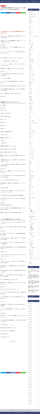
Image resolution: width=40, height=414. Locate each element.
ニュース (34, 235)
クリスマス (34, 251)
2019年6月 (33, 327)
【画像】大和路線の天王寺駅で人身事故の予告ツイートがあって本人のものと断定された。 (33, 291)
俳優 (34, 27)
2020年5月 (33, 315)
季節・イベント (34, 249)
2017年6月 (33, 370)
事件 (34, 234)
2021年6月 (33, 305)
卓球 (34, 230)
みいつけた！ (34, 143)
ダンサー (34, 88)
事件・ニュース (34, 232)
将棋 (34, 244)
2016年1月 (33, 404)
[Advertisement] (13, 22)
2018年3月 (33, 353)
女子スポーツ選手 (34, 14)
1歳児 (34, 126)
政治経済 (34, 21)
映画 (34, 118)
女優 (34, 23)
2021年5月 (33, 307)
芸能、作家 (34, 49)
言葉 (34, 195)
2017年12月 (33, 358)
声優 (34, 40)
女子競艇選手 (34, 60)
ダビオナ (34, 240)
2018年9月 (33, 343)
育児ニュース (34, 193)
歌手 (34, 38)
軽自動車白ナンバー (34, 247)
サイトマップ (21, 1)
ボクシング (34, 224)
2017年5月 (33, 372)
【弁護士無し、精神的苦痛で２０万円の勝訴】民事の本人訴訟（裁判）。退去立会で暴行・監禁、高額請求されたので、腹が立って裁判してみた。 (33, 276)
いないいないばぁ (34, 130)
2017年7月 (33, 368)
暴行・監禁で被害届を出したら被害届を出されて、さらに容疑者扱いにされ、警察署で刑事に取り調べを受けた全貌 (33, 282)
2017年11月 (33, 360)
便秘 (34, 160)
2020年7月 (33, 311)
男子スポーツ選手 (34, 16)
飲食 (34, 204)
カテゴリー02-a (34, 112)
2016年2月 (33, 402)
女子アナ (34, 34)
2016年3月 (33, 400)
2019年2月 (33, 333)
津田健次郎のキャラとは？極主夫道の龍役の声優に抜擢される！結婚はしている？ (33, 286)
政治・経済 (34, 81)
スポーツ (34, 221)
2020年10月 (33, 309)
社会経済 (34, 66)
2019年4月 (33, 331)
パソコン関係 (34, 120)
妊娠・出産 (34, 171)
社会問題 (34, 92)
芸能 (34, 208)
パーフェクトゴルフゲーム (34, 123)
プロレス (34, 90)
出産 (34, 165)
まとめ (34, 141)
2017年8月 (33, 366)
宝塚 (34, 77)
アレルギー (34, 147)
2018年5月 (33, 349)
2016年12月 (33, 382)
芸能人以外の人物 (34, 216)
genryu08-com (34, 62)
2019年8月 (33, 323)
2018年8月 (33, 345)
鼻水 (34, 206)
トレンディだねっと (7, 1)
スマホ (34, 116)
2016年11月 (33, 384)
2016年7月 (33, 392)
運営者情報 (33, 1)
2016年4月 (33, 398)
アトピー (34, 145)
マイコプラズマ (34, 154)
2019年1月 (33, 335)
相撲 (34, 226)
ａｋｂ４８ (34, 42)
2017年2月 (33, 378)
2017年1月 (33, 380)
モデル (34, 29)
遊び (34, 199)
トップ (15, 1)
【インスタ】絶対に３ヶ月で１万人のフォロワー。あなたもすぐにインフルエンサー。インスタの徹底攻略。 (33, 271)
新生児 (34, 180)
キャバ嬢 (34, 47)
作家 (34, 86)
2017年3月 (33, 376)
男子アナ (34, 64)
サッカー (34, 225)
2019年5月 (33, 329)
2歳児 (34, 128)
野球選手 (34, 107)
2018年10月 (33, 341)
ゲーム (34, 239)
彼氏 (34, 55)
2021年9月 (33, 303)
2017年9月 (33, 364)
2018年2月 (33, 355)
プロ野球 (34, 229)
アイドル (34, 25)
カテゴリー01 (34, 101)
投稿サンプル (34, 103)
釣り (34, 51)
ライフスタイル (34, 156)
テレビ (34, 260)
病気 (34, 184)
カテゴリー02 (34, 105)
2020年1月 (33, 317)
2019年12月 (33, 319)
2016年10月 (33, 386)
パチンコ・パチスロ (34, 258)
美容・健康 (34, 186)
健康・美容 (34, 253)
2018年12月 (33, 337)
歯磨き (34, 182)
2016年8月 (33, 390)
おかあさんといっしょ (34, 132)
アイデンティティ (34, 212)
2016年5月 (33, 396)
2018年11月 (33, 339)
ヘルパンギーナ (34, 152)
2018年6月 (33, 347)
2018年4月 (33, 351)
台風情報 (34, 99)
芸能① (34, 210)
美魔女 (34, 53)
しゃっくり (34, 139)
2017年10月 (33, 362)
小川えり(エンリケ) (34, 219)
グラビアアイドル (34, 79)
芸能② (34, 211)
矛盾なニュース (34, 12)
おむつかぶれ (34, 134)
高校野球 (34, 227)
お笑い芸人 (34, 68)
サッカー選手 (34, 75)
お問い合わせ (28, 1)
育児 (34, 191)
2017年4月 (33, 374)
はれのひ (33, 236)
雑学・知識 (34, 243)
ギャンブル (34, 255)
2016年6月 (33, 394)
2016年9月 (33, 388)
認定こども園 (34, 197)
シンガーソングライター (34, 36)
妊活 (34, 173)
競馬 (34, 257)
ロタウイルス (34, 158)
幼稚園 (34, 178)
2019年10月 (33, 321)
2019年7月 (33, 325)
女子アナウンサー (34, 73)
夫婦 (34, 169)
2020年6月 (33, 313)
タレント (34, 94)
